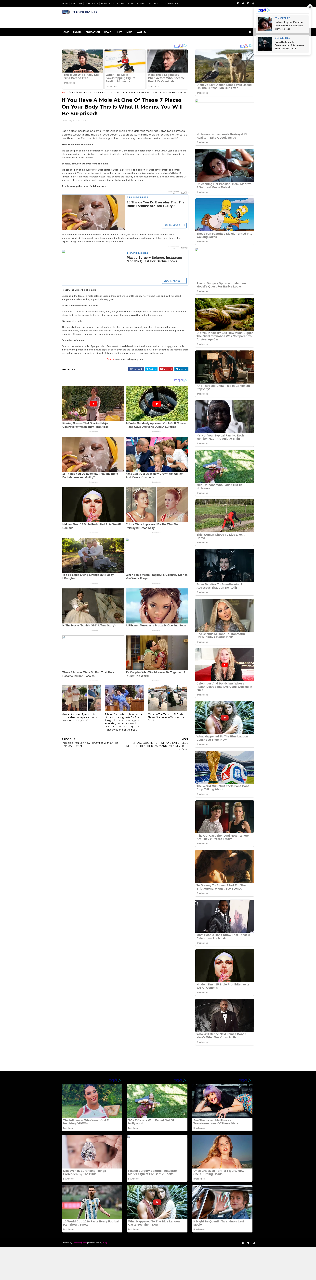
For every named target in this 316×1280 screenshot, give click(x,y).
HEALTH (108, 32)
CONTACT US (91, 3)
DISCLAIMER (153, 3)
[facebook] (238, 3)
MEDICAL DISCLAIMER (132, 3)
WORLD (141, 32)
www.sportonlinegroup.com (129, 359)
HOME (65, 3)
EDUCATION (93, 32)
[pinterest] (243, 3)
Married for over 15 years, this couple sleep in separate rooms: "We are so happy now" (80, 717)
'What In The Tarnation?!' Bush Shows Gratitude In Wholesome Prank (166, 717)
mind (73, 92)
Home (65, 32)
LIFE (119, 32)
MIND (129, 32)
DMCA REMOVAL (171, 3)
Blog (105, 1242)
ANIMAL (77, 32)
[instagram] (248, 3)
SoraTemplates (80, 1242)
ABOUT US (76, 3)
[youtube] (253, 3)
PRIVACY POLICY (109, 3)
